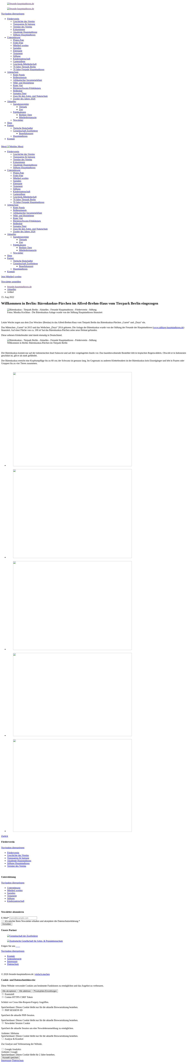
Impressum (6, 1060)
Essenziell (9, 994)
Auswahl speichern (10, 1057)
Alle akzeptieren (9, 991)
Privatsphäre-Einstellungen (45, 991)
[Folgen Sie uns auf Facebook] (16, 946)
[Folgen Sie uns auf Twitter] (18, 946)
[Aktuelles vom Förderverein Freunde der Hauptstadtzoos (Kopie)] (20, 8)
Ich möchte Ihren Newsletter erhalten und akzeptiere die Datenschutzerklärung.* (42, 921)
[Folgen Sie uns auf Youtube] (19, 946)
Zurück (4, 836)
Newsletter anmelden (11, 281)
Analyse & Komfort (14, 1039)
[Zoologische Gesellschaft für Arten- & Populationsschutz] (35, 941)
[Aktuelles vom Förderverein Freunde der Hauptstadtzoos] (20, 3)
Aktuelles (11, 289)
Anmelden (6, 924)
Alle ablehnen (25, 991)
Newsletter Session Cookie (17, 1023)
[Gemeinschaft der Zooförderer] (22, 936)
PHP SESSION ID (14, 1010)
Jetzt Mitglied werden (11, 276)
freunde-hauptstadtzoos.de (19, 286)
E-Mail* (5, 918)
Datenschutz (18, 1060)
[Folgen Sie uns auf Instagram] (17, 946)
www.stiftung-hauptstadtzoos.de (168, 327)
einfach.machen (42, 974)
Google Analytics (13, 1049)
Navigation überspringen (12, 13)
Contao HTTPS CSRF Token (19, 997)
